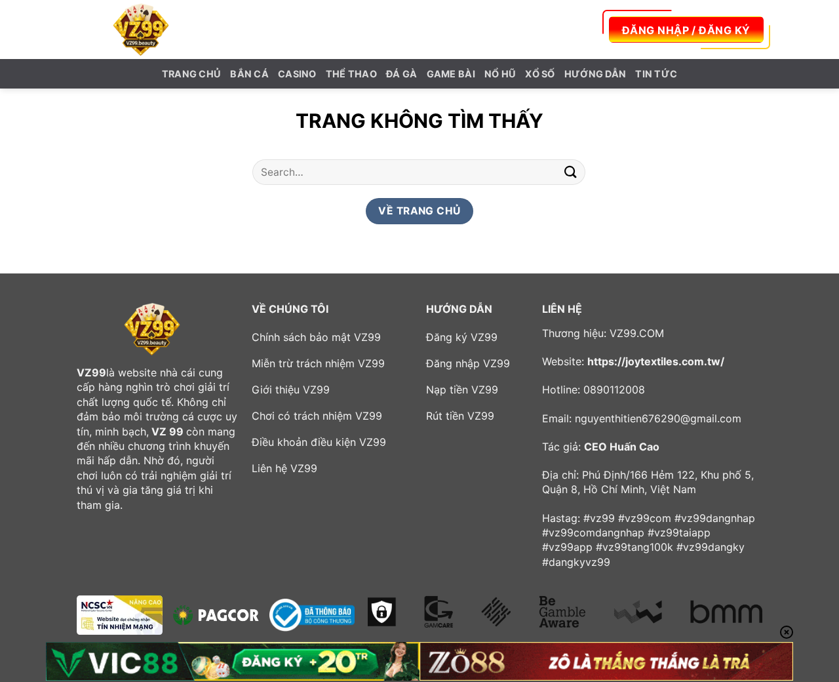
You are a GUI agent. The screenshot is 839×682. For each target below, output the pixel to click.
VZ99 (91, 372)
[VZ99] (140, 29)
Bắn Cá (249, 73)
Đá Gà (401, 73)
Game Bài (451, 73)
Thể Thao (351, 73)
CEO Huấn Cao (621, 446)
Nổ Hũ (500, 73)
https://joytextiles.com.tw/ (655, 361)
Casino (297, 73)
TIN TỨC (656, 73)
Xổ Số (540, 73)
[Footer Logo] (152, 329)
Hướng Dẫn (595, 73)
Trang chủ (192, 73)
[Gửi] (571, 172)
